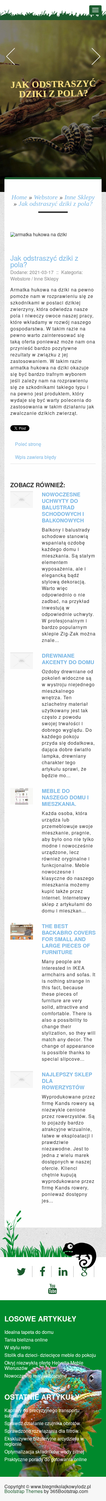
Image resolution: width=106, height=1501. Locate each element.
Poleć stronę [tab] (28, 444)
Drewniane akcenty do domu (68, 659)
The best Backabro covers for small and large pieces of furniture (69, 939)
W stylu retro (17, 1347)
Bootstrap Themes (23, 1491)
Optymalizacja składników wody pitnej (44, 1451)
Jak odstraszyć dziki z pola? (55, 203)
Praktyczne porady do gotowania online (45, 1459)
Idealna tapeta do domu (29, 1332)
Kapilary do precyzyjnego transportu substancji (42, 1413)
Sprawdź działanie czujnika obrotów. (42, 1423)
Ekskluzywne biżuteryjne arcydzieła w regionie (44, 1441)
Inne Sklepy (79, 197)
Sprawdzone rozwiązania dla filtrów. (42, 1430)
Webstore (46, 197)
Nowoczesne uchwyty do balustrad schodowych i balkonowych (63, 507)
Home (19, 197)
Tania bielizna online (26, 1339)
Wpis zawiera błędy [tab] (35, 457)
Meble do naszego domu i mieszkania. (65, 797)
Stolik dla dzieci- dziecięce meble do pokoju (50, 1355)
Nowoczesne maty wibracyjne (35, 1375)
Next (96, 63)
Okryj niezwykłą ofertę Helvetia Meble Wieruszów (43, 1365)
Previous (10, 63)
